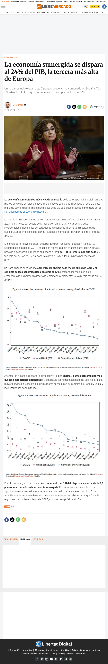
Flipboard (61, 659)
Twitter (42, 659)
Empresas (9, 12)
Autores (96, 650)
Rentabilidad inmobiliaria (91, 12)
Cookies (65, 650)
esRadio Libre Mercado (38, 12)
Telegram (66, 659)
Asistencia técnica (81, 650)
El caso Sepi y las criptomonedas (82, 1)
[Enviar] (79, 107)
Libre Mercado (10, 57)
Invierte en (21, 12)
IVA (12, 507)
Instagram (47, 659)
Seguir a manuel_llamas (25, 105)
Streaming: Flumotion (65, 654)
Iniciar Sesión (104, 6)
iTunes (70, 659)
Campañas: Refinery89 (29, 654)
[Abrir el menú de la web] (18, 6)
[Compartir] (69, 107)
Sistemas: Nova (80, 654)
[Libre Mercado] (53, 6)
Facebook (37, 659)
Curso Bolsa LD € (69, 12)
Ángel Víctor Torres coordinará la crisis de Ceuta (27, 1)
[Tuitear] (74, 107)
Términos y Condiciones (46, 650)
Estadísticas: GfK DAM (47, 654)
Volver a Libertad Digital (85, 6)
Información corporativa (20, 650)
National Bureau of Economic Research (25, 211)
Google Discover (56, 659)
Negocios (55, 12)
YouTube (51, 659)
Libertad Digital (53, 643)
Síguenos (98, 107)
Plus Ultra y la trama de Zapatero (57, 1)
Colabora (95, 6)
